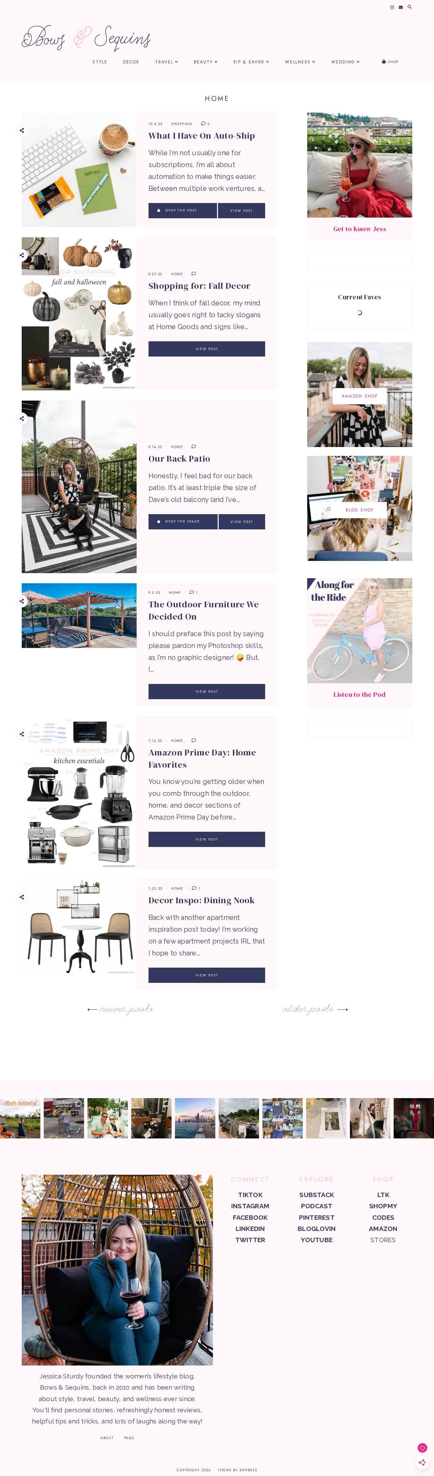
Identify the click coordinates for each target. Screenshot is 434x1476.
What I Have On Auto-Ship (202, 135)
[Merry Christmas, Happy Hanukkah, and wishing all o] (326, 1118)
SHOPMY (383, 1206)
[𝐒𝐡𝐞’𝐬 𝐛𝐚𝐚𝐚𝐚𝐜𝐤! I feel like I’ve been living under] (20, 1118)
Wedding (343, 62)
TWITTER (250, 1240)
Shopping (182, 123)
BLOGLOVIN (317, 1228)
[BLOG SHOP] (359, 558)
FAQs (129, 1437)
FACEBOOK (250, 1217)
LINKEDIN (250, 1228)
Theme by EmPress (237, 1470)
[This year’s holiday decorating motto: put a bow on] (414, 1118)
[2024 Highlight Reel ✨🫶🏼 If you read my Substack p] (282, 1118)
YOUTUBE (317, 1240)
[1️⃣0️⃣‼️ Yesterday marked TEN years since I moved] (195, 1118)
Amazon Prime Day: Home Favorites (202, 758)
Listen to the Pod (360, 694)
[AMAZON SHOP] (359, 445)
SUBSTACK (316, 1194)
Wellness (298, 62)
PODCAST (317, 1206)
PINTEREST (317, 1217)
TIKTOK (250, 1194)
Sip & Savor (248, 62)
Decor (131, 62)
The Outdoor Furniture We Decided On (204, 610)
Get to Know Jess (359, 229)
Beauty (203, 62)
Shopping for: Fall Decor (200, 286)
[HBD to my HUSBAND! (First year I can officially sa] (107, 1118)
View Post (241, 210)
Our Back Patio (180, 458)
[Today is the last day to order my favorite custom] (370, 1118)
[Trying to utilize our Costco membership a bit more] (64, 1118)
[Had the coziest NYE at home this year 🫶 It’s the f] (151, 1118)
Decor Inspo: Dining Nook (202, 900)
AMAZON (383, 1228)
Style (100, 62)
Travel (164, 62)
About (107, 1437)
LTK (383, 1194)
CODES (383, 1217)
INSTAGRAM (250, 1206)
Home (177, 274)
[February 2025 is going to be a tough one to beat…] (239, 1118)
